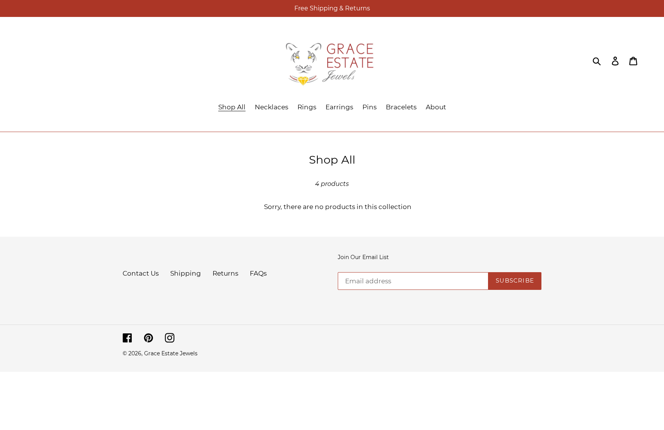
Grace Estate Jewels (171, 353)
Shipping (185, 273)
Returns (225, 273)
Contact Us (141, 273)
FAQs (258, 273)
